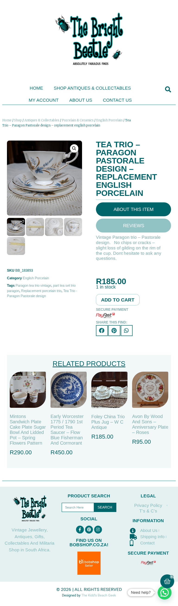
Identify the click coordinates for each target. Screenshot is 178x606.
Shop (18, 120)
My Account (44, 100)
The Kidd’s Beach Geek (98, 595)
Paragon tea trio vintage (33, 285)
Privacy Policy (148, 505)
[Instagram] (98, 530)
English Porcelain (109, 120)
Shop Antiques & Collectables (92, 88)
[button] (168, 89)
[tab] (133, 209)
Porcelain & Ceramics (78, 120)
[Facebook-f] (80, 530)
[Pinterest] (89, 530)
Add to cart (117, 299)
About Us (80, 100)
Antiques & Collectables (41, 120)
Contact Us (117, 100)
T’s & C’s (148, 511)
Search (105, 507)
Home (36, 88)
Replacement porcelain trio (41, 291)
